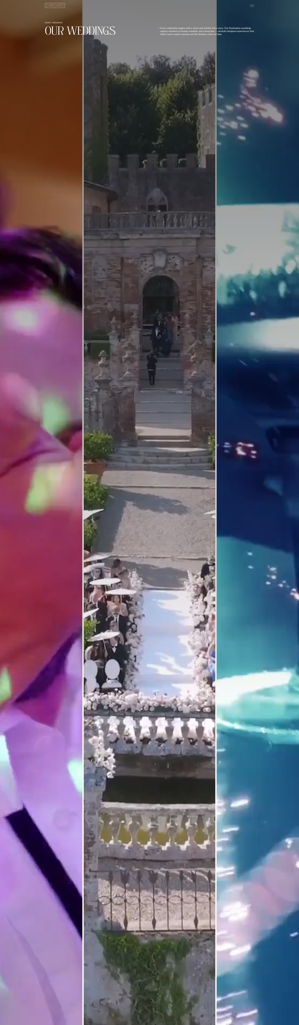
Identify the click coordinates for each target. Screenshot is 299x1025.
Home (48, 23)
